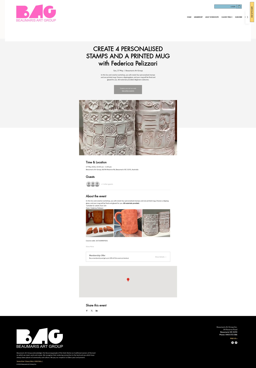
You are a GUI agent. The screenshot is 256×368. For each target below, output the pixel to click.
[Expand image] (100, 223)
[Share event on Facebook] (87, 310)
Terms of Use (20, 361)
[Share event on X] (92, 310)
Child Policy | (38, 361)
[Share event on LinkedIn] (97, 310)
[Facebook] (236, 342)
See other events (128, 91)
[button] (239, 6)
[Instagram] (232, 342)
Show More (90, 247)
